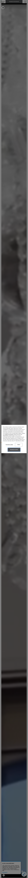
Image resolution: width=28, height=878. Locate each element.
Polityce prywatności (9, 434)
